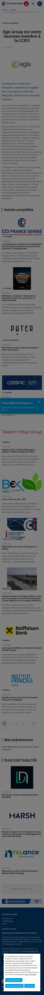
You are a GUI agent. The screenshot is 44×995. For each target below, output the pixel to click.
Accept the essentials (14, 986)
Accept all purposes (14, 980)
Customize (29, 986)
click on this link (30, 974)
